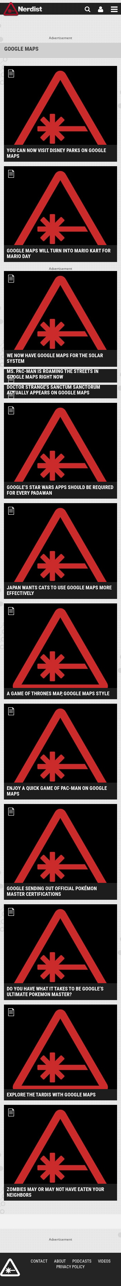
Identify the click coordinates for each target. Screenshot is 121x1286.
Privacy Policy (70, 1266)
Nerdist (22, 9)
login (100, 9)
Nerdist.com (10, 1267)
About (60, 1261)
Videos (104, 1261)
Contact (39, 1261)
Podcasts (81, 1261)
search (87, 9)
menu (114, 9)
